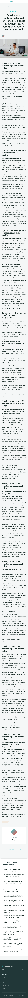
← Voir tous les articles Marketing (11, 849)
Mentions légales (6, 985)
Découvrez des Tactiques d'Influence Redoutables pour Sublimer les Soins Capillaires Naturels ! (14, 932)
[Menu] (16, 1)
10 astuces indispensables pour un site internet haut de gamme (14, 906)
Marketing (8, 6)
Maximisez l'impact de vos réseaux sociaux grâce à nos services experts (13, 895)
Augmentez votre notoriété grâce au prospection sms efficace (13, 921)
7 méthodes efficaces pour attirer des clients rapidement (13, 901)
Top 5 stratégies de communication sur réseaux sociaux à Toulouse (14, 938)
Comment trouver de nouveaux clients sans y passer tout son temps (14, 950)
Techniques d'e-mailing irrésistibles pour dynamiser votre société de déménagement (13, 944)
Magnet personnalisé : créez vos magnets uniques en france (12, 926)
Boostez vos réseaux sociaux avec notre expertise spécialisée (12, 890)
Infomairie (9, 966)
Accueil (3, 6)
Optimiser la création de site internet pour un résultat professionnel (14, 916)
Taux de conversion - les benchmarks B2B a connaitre (14, 911)
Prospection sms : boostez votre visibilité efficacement (12, 870)
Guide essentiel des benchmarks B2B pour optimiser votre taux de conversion (14, 876)
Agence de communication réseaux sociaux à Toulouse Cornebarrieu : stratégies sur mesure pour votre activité (13, 884)
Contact (4, 988)
